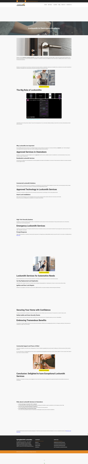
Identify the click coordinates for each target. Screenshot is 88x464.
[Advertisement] (44, 14)
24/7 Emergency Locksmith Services (60, 447)
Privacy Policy (37, 445)
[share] (60, 99)
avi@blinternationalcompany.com (32, 1)
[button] (44, 87)
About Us (36, 442)
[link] (28, 100)
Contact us (37, 447)
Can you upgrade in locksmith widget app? (37, 100)
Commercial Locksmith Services (59, 443)
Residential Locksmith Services (59, 442)
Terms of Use (37, 443)
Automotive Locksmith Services (59, 445)
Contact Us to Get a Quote (44, 86)
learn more (18, 235)
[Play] (50, 96)
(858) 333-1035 (21, 1)
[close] (44, 460)
